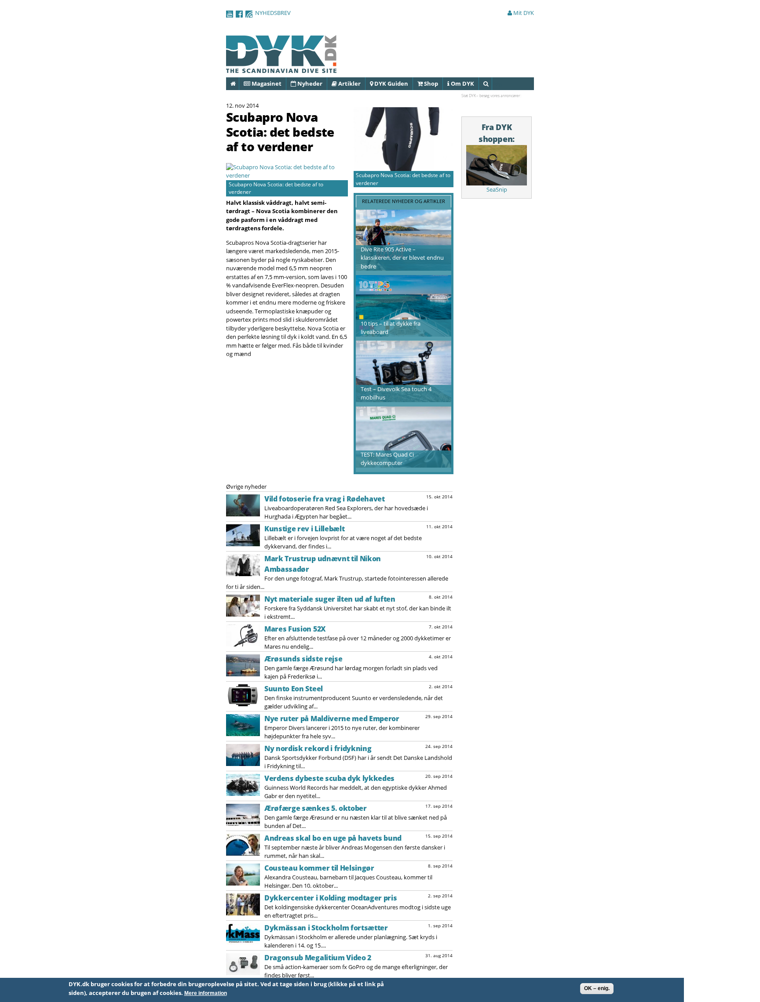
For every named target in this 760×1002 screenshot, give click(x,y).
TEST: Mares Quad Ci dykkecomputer (387, 458)
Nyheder (309, 83)
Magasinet (265, 83)
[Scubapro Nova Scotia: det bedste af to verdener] (287, 175)
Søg (491, 83)
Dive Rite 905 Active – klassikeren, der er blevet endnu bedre (402, 257)
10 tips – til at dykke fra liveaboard (390, 327)
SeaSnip (496, 189)
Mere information (205, 993)
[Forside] (281, 69)
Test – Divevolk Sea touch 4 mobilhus (396, 393)
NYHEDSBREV (273, 13)
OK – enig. (597, 988)
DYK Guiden (390, 83)
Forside (238, 83)
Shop (430, 83)
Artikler (349, 83)
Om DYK (461, 83)
